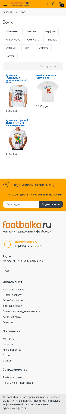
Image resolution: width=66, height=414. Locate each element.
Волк (27, 47)
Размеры (8, 322)
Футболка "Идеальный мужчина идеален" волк (16, 79)
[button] (47, 3)
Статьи (7, 355)
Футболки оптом (13, 377)
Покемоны (12, 31)
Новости (8, 344)
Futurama (43, 47)
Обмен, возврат (12, 295)
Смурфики (50, 31)
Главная (7, 12)
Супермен (11, 47)
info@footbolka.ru (27, 241)
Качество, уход (12, 316)
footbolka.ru (13, 397)
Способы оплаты (13, 300)
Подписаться (51, 204)
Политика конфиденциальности (21, 311)
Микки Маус (13, 39)
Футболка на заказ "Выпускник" (47, 76)
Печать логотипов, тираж (18, 382)
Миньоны (30, 31)
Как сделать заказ (13, 289)
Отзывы (7, 360)
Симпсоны (33, 39)
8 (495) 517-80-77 (29, 246)
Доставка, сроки (12, 305)
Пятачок (51, 39)
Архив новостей (12, 349)
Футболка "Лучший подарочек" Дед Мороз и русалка (16, 123)
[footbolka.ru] (20, 4)
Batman (10, 56)
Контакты (8, 338)
